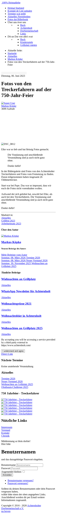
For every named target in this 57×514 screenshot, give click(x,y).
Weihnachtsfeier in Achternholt (21, 315)
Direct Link (7, 354)
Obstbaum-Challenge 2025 (14, 387)
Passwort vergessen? (18, 483)
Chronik (5, 435)
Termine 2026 (8, 378)
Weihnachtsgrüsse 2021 (16, 303)
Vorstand (5, 430)
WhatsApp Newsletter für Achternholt (25, 291)
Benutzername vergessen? (21, 480)
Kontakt (5, 433)
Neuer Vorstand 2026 (12, 381)
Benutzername (8, 465)
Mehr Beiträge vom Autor (14, 254)
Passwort (6, 468)
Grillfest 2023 (8, 220)
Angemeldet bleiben (11, 471)
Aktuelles (6, 218)
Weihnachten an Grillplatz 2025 (22, 328)
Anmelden (7, 475)
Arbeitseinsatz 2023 (11, 223)
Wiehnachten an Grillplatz (18, 279)
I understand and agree (13, 351)
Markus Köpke (8, 106)
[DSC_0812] (28, 126)
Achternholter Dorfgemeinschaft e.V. (21, 507)
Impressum (6, 427)
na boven (5, 511)
